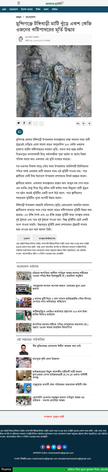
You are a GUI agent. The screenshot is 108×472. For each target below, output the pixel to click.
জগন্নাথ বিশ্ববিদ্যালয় (47, 238)
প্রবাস (46, 9)
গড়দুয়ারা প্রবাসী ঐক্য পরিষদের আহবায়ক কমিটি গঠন (60, 384)
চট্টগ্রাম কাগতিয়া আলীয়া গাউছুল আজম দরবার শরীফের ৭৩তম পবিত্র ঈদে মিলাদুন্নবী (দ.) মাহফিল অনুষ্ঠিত (60, 274)
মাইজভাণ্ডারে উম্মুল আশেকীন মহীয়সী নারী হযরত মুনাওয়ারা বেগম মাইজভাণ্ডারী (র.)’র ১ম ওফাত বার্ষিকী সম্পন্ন (60, 374)
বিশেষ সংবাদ (27, 9)
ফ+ (78, 123)
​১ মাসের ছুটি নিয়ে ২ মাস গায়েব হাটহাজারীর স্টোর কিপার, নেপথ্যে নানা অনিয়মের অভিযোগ (62, 300)
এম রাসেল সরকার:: (32, 37)
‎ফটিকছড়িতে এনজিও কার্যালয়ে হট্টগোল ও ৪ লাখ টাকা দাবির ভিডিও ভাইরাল (60, 313)
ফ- (84, 123)
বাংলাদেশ (13, 9)
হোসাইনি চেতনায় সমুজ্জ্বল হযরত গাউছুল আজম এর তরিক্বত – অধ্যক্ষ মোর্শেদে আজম (58, 399)
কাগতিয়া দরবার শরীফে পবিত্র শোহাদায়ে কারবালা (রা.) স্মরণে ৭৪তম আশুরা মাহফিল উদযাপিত (60, 326)
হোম (4, 9)
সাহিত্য (55, 9)
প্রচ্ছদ (19, 17)
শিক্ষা (38, 9)
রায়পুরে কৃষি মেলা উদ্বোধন (46, 358)
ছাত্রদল (27, 238)
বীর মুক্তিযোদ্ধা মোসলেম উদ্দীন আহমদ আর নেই (57, 346)
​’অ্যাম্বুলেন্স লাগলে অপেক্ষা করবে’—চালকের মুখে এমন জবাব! (59, 287)
